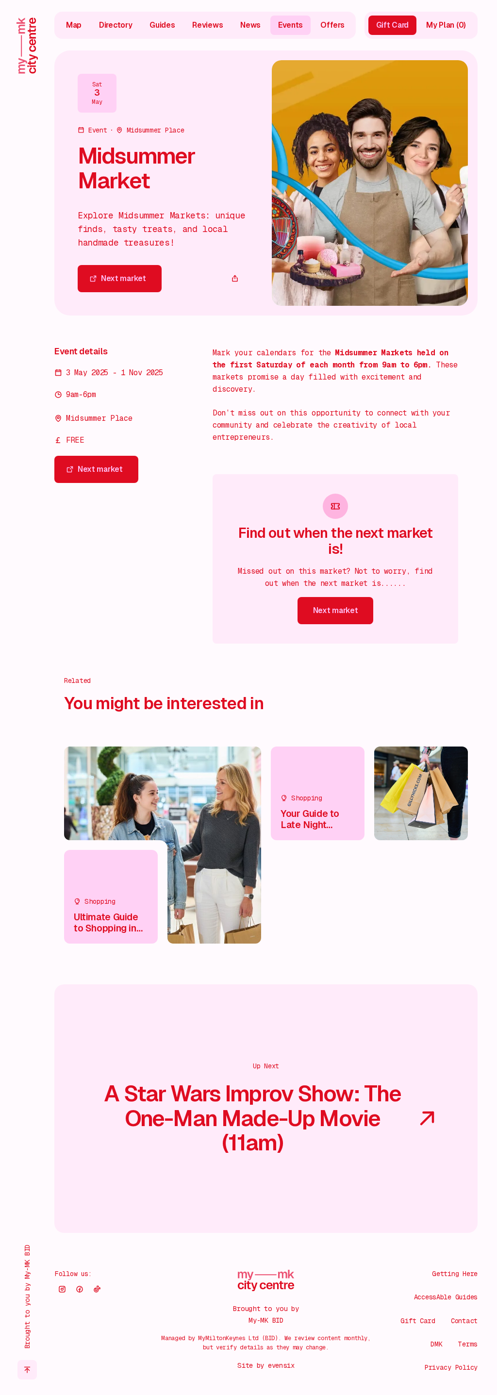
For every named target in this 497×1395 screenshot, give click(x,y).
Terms (468, 1344)
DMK (436, 1344)
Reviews (207, 25)
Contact (464, 1321)
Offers (332, 25)
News (250, 25)
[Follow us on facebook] (79, 1289)
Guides (162, 25)
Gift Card (417, 1321)
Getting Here (455, 1274)
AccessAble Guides (446, 1297)
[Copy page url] (235, 278)
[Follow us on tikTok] (97, 1289)
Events (290, 25)
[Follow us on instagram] (62, 1289)
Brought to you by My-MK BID (27, 1296)
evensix (281, 1365)
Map (74, 25)
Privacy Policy (451, 1367)
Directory (115, 25)
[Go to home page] (27, 46)
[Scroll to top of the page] (27, 1369)
